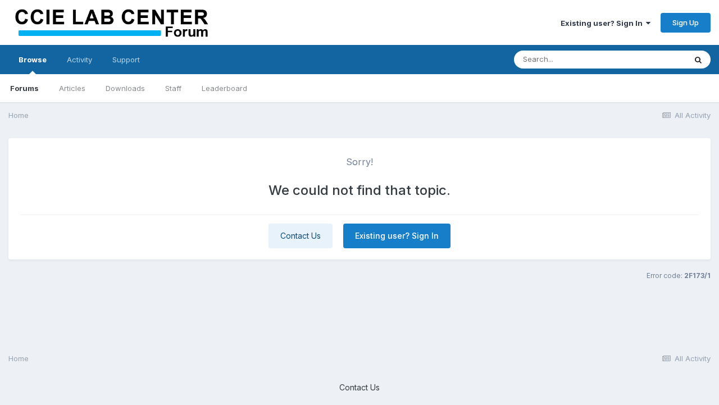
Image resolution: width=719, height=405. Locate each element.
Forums (24, 88)
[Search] (698, 60)
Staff (173, 88)
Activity (79, 59)
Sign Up (685, 22)
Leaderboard (224, 88)
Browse (33, 59)
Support (126, 59)
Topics (659, 59)
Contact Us (300, 235)
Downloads (125, 88)
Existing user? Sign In (603, 23)
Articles (72, 88)
